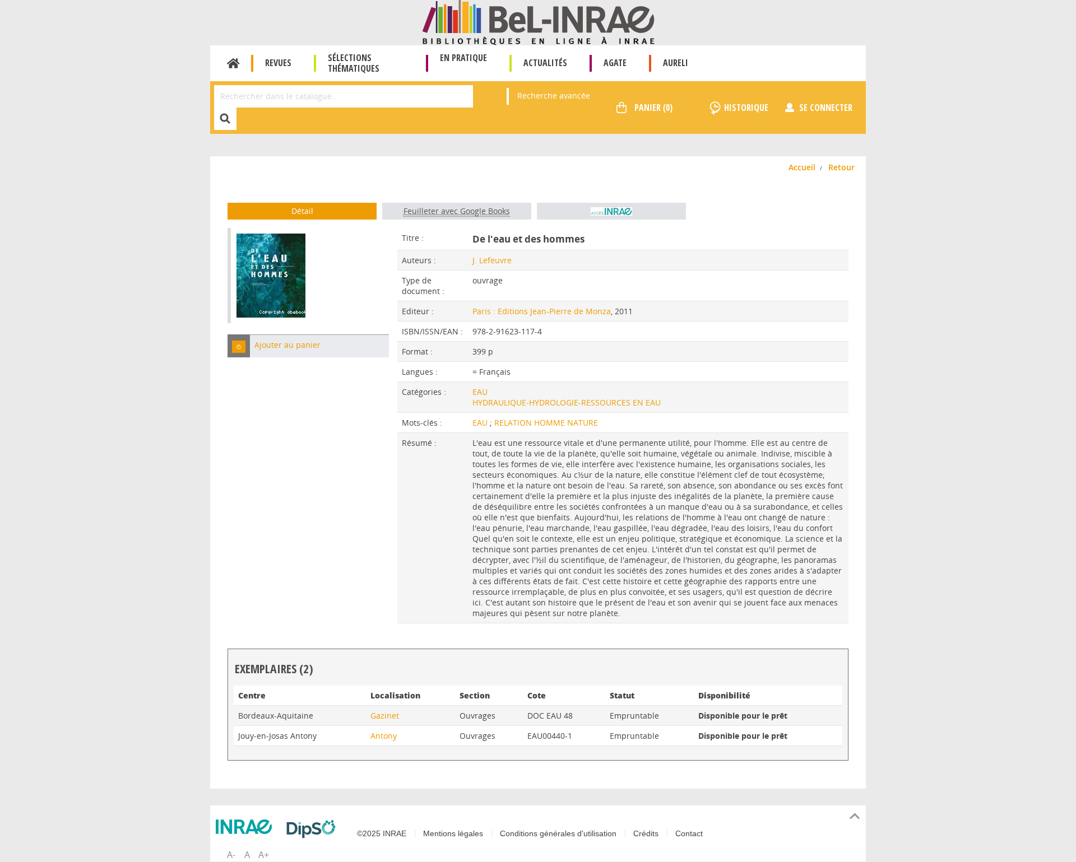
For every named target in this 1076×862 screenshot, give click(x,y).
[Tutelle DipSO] (314, 828)
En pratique (463, 58)
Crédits (645, 833)
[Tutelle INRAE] (246, 826)
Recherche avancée (553, 95)
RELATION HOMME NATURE (546, 422)
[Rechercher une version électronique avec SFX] (611, 211)
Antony (383, 735)
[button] (239, 345)
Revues (278, 63)
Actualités (545, 63)
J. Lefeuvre (492, 260)
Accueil (233, 63)
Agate (615, 63)
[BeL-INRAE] (538, 21)
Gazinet (384, 715)
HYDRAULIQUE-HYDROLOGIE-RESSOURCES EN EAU (566, 402)
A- (231, 855)
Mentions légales (453, 833)
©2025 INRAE (381, 833)
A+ (263, 855)
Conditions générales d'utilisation (558, 833)
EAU (480, 391)
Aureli (675, 63)
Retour (841, 167)
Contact (689, 833)
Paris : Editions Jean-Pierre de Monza (541, 311)
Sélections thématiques (353, 63)
